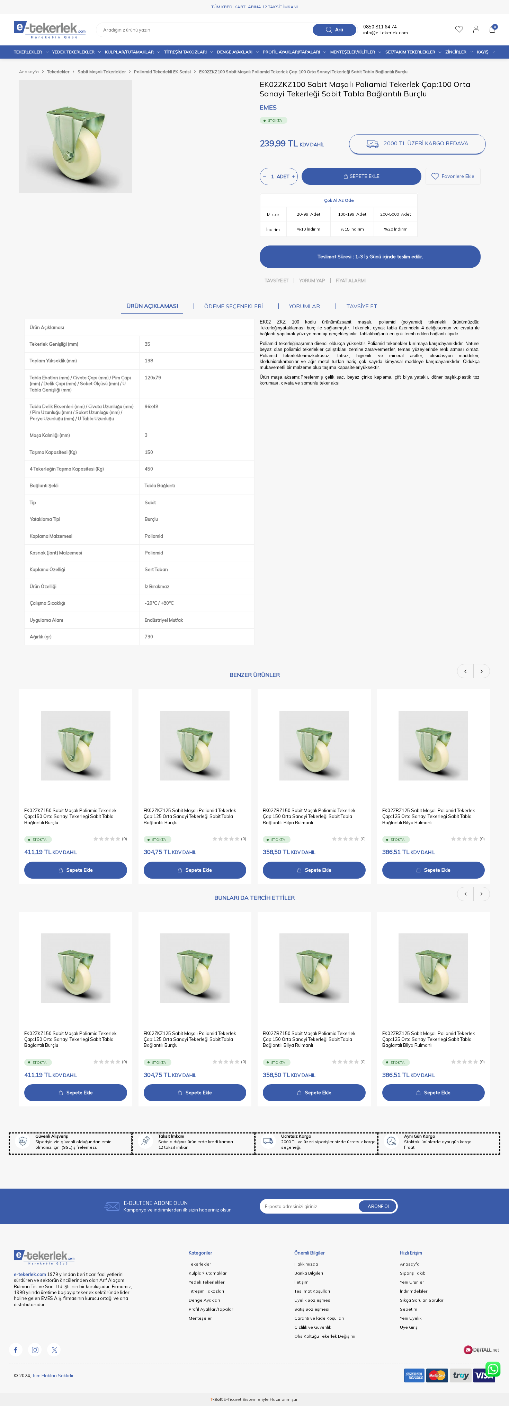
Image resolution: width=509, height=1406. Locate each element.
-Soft (217, 1399)
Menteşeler (200, 1318)
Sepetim (408, 1309)
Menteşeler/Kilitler (352, 51)
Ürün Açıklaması (152, 305)
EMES (268, 107)
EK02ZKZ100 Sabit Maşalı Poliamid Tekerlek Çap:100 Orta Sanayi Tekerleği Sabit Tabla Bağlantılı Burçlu (303, 71)
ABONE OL (379, 1206)
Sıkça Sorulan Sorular (421, 1300)
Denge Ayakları (234, 51)
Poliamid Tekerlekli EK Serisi (162, 71)
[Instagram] (35, 1349)
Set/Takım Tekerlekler (410, 51)
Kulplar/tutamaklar (129, 51)
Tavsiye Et (276, 280)
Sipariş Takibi (413, 1273)
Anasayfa (29, 71)
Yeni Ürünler (412, 1282)
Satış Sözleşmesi (311, 1309)
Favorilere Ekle (458, 176)
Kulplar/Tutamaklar (207, 1273)
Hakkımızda (306, 1264)
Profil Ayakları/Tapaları (291, 51)
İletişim (301, 1282)
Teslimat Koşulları (312, 1291)
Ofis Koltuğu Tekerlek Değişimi (324, 1336)
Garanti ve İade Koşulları (319, 1318)
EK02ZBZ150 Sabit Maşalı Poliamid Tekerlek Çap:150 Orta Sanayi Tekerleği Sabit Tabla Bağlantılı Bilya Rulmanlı (309, 816)
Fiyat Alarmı (351, 280)
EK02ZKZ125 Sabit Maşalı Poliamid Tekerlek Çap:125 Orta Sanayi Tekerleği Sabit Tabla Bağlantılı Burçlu (190, 816)
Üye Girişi (409, 1327)
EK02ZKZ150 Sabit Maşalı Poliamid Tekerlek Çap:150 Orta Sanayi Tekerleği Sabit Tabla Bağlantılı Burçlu (70, 816)
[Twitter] (54, 1349)
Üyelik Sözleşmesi (312, 1300)
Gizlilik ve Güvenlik (312, 1327)
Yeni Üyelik (410, 1318)
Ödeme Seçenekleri (233, 306)
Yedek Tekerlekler (73, 51)
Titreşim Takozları (185, 51)
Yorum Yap (312, 280)
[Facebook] (16, 1349)
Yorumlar (304, 306)
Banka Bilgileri (308, 1273)
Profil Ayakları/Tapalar (211, 1309)
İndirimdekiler (413, 1291)
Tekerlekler (28, 51)
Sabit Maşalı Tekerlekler (102, 71)
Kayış (482, 51)
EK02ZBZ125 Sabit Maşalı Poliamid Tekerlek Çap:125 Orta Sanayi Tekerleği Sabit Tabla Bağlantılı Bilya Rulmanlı (428, 816)
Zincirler (455, 51)
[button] (465, 671)
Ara (339, 29)
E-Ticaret (232, 1399)
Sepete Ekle (79, 870)
